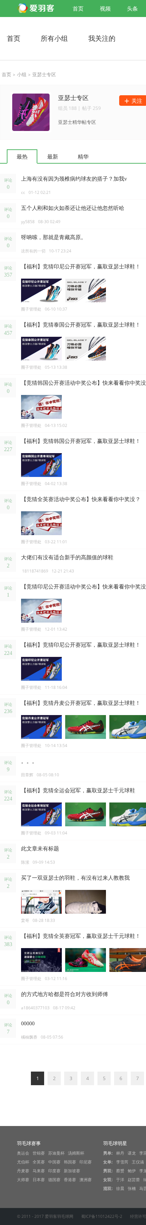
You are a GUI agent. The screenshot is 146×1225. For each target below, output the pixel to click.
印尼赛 (85, 1162)
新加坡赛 (72, 1171)
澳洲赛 (85, 1179)
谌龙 (132, 1153)
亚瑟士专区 (44, 74)
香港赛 (70, 1179)
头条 (132, 8)
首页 (78, 8)
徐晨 (120, 1188)
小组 (21, 74)
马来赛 (39, 1171)
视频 (105, 8)
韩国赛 (70, 1162)
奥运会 (23, 1153)
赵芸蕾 (134, 1179)
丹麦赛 (23, 1171)
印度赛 (54, 1171)
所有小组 (54, 38)
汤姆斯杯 (76, 1153)
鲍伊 (132, 1171)
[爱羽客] (37, 8)
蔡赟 (120, 1171)
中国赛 (54, 1162)
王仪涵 (138, 1162)
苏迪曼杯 (56, 1153)
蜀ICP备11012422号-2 (101, 1216)
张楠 (132, 1188)
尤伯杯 (23, 1162)
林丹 (120, 1153)
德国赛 (54, 1179)
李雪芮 (122, 1162)
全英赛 (39, 1162)
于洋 (120, 1179)
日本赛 (39, 1179)
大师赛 (23, 1179)
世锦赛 (39, 1153)
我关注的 (101, 38)
